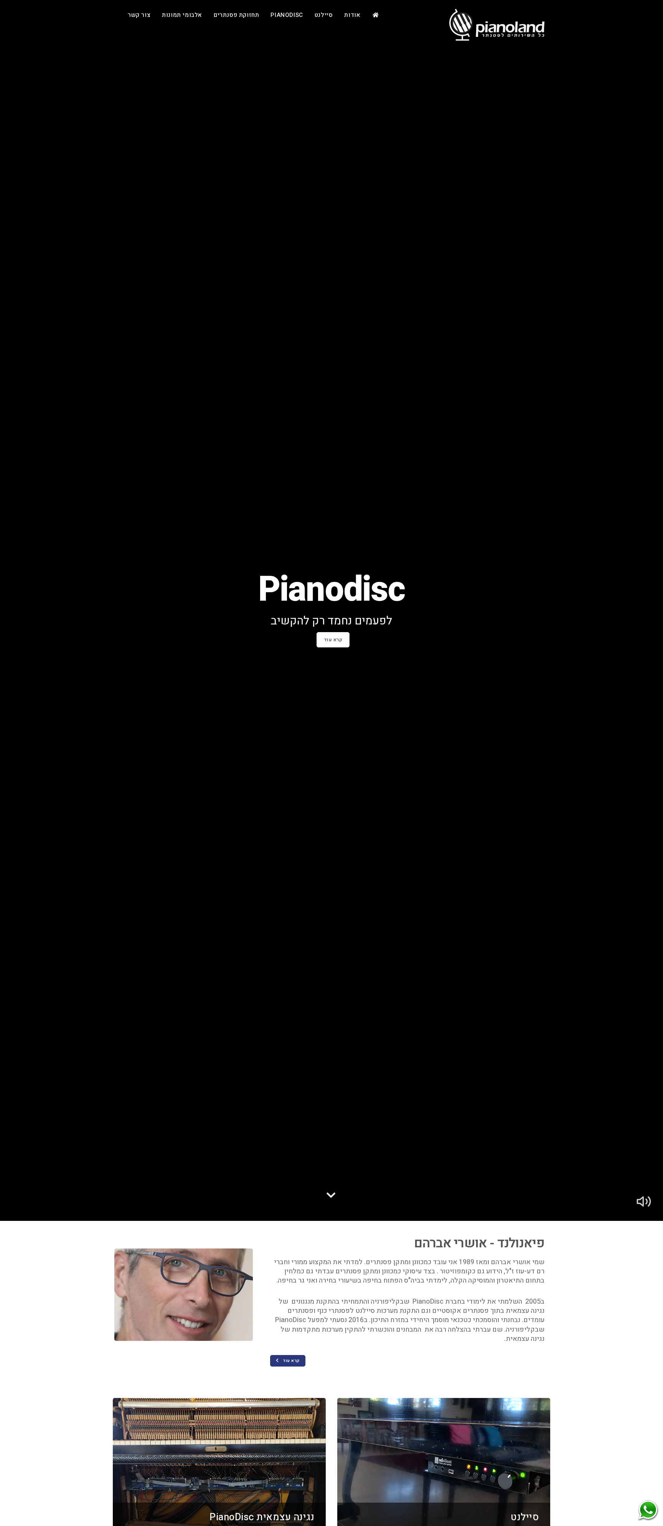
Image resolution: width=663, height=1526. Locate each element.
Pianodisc (286, 15)
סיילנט (324, 15)
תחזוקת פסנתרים (236, 15)
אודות (352, 15)
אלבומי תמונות (182, 15)
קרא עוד (333, 639)
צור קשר (139, 15)
